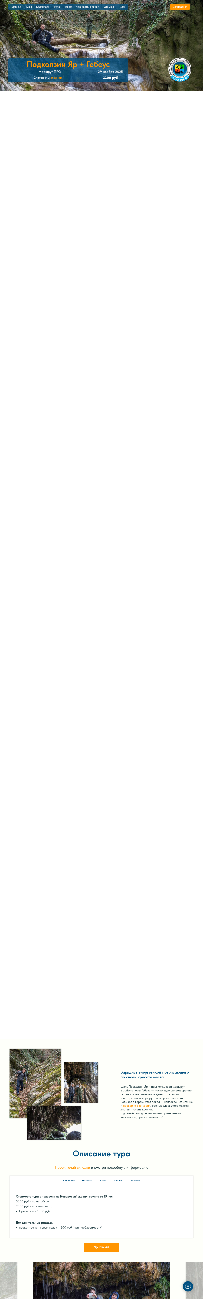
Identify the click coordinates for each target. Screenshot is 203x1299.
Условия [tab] (135, 1180)
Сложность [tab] (119, 1180)
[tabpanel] (101, 1211)
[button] (180, 7)
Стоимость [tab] (69, 1180)
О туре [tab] (102, 1180)
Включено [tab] (87, 1180)
